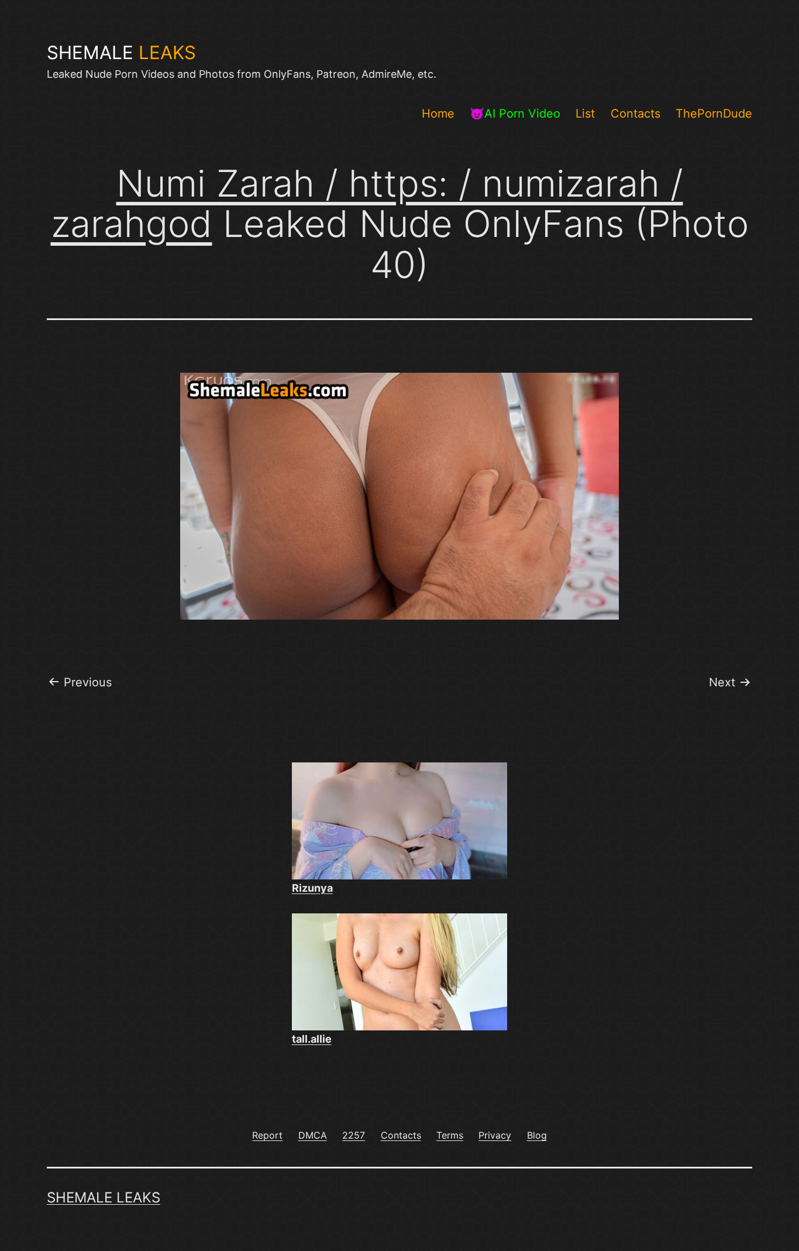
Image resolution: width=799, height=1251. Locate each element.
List (585, 113)
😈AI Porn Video (515, 113)
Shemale (121, 53)
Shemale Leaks (103, 1197)
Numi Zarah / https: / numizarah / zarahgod (367, 203)
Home (438, 113)
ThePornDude (714, 113)
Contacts (635, 113)
